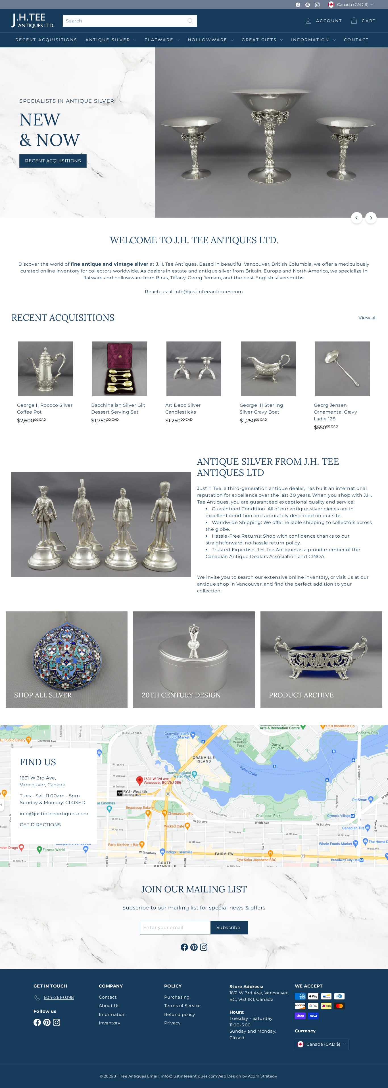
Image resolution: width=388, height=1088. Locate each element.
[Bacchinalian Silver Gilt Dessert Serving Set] (119, 382)
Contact (356, 39)
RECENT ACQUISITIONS (46, 39)
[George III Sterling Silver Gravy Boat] (268, 382)
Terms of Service (182, 1005)
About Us (109, 1005)
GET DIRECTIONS (40, 824)
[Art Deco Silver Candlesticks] (194, 382)
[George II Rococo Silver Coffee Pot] (45, 382)
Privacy (172, 1023)
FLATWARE (160, 39)
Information (311, 39)
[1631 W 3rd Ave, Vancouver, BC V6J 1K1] (194, 796)
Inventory (109, 1023)
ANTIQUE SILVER (108, 39)
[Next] (371, 217)
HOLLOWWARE (208, 39)
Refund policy (179, 1014)
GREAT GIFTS (260, 39)
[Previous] (356, 217)
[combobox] (129, 21)
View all (367, 317)
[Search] (190, 21)
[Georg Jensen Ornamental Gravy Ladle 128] (342, 386)
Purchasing (177, 997)
